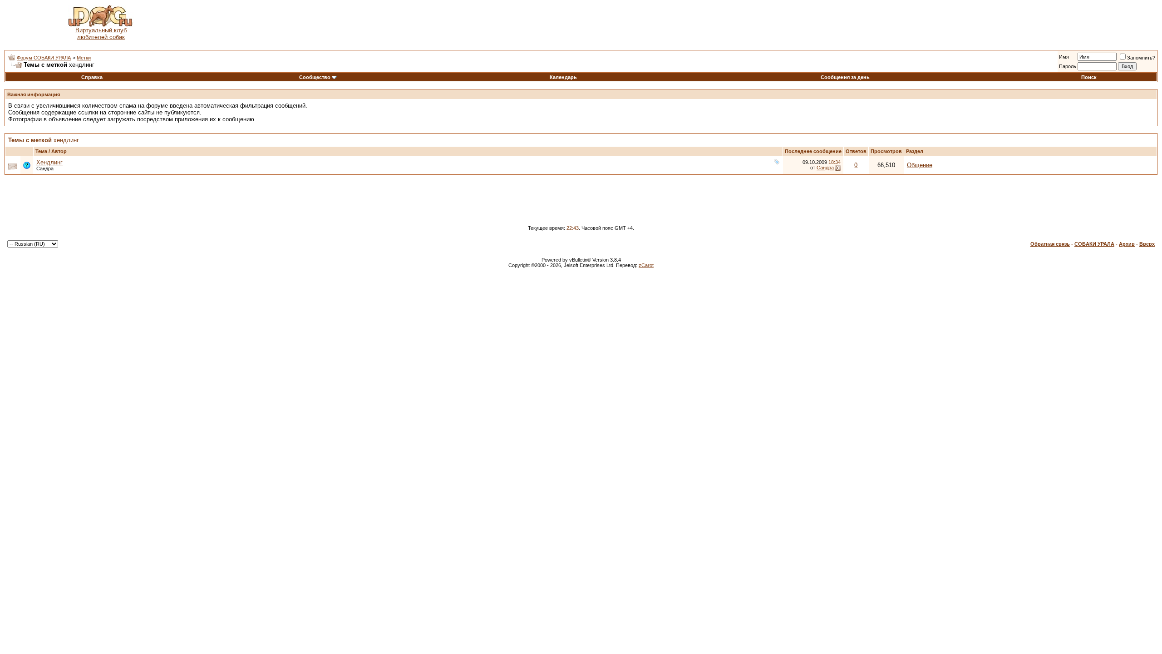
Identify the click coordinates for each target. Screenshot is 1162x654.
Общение (919, 165)
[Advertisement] (677, 22)
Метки (84, 57)
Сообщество (314, 77)
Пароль (1067, 66)
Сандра (45, 168)
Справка (92, 77)
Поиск (1089, 77)
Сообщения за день (845, 77)
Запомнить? (1141, 57)
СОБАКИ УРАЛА (1094, 244)
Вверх (1147, 244)
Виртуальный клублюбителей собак (101, 33)
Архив (1127, 244)
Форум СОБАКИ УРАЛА (44, 57)
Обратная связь (1050, 244)
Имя (1064, 56)
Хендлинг (49, 162)
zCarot (646, 265)
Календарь (563, 77)
